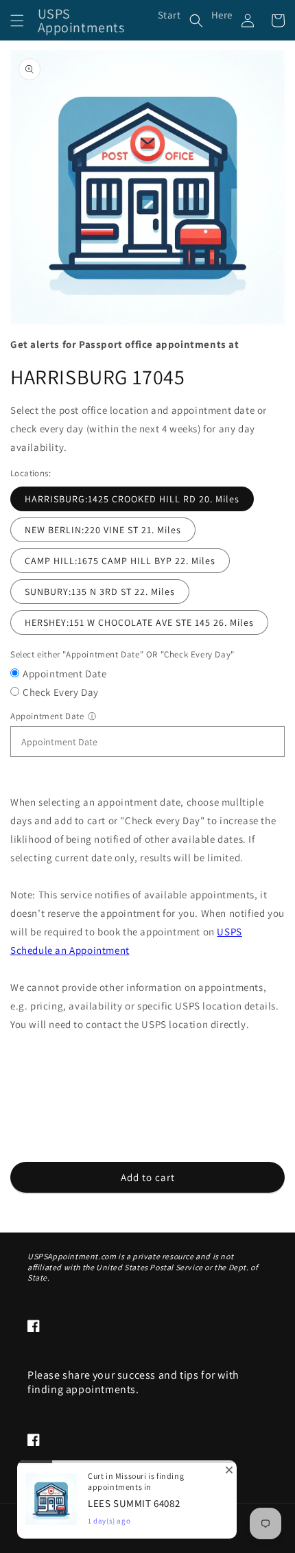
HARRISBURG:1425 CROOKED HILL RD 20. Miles (132, 499)
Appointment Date (65, 673)
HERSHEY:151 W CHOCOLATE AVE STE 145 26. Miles (139, 622)
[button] (17, 20)
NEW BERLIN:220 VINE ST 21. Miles (103, 530)
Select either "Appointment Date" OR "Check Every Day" (122, 654)
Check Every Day (61, 692)
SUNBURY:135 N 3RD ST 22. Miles (100, 591)
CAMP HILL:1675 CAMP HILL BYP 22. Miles (120, 560)
